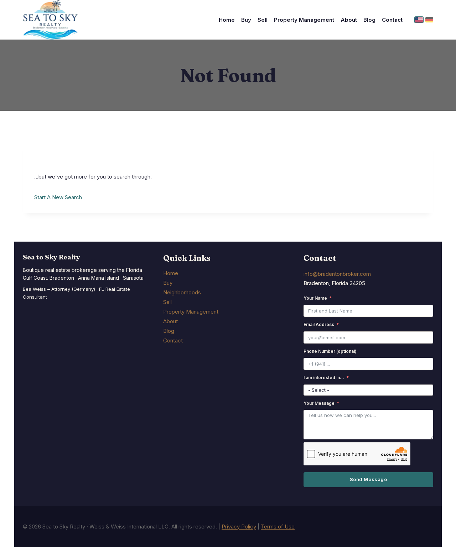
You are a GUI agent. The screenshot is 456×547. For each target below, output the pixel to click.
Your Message (319, 403)
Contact (392, 19)
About (349, 19)
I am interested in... (324, 377)
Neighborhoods (182, 292)
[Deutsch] (429, 19)
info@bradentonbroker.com (337, 273)
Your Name (315, 298)
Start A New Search (58, 197)
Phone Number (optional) (330, 351)
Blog (369, 19)
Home (227, 19)
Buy (246, 19)
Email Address (319, 324)
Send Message (368, 479)
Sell (263, 19)
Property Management (304, 19)
